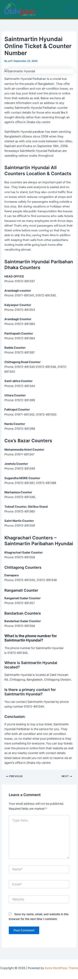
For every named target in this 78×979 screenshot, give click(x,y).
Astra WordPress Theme (61, 968)
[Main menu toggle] (70, 9)
